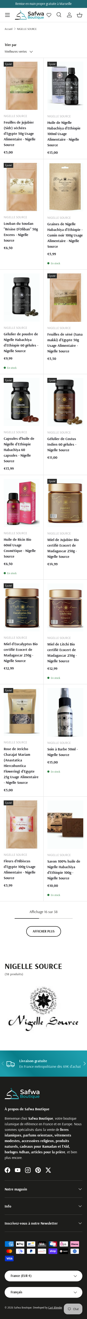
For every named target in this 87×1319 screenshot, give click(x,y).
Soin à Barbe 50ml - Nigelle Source (62, 752)
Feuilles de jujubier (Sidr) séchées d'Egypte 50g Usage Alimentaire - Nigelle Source (19, 133)
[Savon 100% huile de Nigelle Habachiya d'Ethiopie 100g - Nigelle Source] (65, 824)
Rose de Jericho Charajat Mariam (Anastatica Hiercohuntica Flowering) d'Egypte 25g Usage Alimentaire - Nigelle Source (21, 765)
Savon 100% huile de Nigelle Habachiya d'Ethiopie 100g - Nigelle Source (63, 869)
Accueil (9, 29)
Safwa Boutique (23, 1307)
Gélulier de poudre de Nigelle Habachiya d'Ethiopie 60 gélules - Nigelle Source (21, 342)
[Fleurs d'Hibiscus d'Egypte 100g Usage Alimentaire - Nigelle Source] (22, 824)
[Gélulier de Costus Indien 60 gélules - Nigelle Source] (65, 402)
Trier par (10, 45)
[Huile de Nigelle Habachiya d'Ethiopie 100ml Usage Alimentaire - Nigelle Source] (65, 86)
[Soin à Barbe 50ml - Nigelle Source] (65, 712)
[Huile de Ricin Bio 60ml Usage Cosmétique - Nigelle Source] (22, 503)
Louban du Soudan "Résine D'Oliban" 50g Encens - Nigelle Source (21, 232)
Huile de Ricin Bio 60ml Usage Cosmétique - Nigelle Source (20, 548)
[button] (79, 15)
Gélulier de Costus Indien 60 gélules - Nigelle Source (61, 444)
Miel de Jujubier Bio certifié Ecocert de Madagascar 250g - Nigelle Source (63, 548)
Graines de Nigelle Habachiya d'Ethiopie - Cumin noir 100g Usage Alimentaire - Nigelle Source (65, 235)
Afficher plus (44, 931)
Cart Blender (55, 1307)
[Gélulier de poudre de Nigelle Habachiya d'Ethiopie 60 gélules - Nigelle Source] (22, 297)
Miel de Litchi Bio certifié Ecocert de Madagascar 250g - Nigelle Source (62, 652)
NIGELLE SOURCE (27, 29)
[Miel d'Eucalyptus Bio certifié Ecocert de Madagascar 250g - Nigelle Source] (22, 607)
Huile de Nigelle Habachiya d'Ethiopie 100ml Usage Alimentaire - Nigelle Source (64, 133)
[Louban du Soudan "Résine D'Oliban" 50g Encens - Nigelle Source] (22, 187)
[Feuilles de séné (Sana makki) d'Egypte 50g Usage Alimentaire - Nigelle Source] (65, 297)
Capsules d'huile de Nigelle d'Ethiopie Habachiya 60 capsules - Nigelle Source (19, 449)
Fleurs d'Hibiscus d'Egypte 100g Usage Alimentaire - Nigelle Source (19, 869)
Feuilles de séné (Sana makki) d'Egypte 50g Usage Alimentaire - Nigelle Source (65, 342)
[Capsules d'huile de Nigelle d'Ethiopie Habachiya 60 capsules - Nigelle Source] (22, 402)
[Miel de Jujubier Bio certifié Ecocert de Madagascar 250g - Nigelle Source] (65, 503)
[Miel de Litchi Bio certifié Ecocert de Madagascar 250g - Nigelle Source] (65, 607)
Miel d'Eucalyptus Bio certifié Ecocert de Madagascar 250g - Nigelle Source (21, 652)
